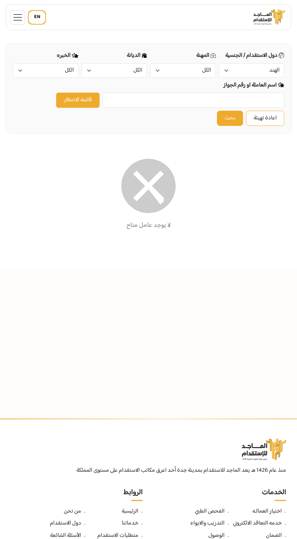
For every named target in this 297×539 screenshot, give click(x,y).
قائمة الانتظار (78, 100)
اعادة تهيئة (265, 118)
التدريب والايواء (207, 523)
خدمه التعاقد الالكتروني (257, 523)
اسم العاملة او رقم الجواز (250, 85)
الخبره (64, 55)
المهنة (203, 55)
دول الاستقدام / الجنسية (252, 55)
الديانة (134, 55)
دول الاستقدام (65, 523)
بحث (230, 118)
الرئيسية (130, 511)
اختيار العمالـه (267, 511)
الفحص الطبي (210, 511)
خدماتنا (130, 523)
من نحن (72, 511)
